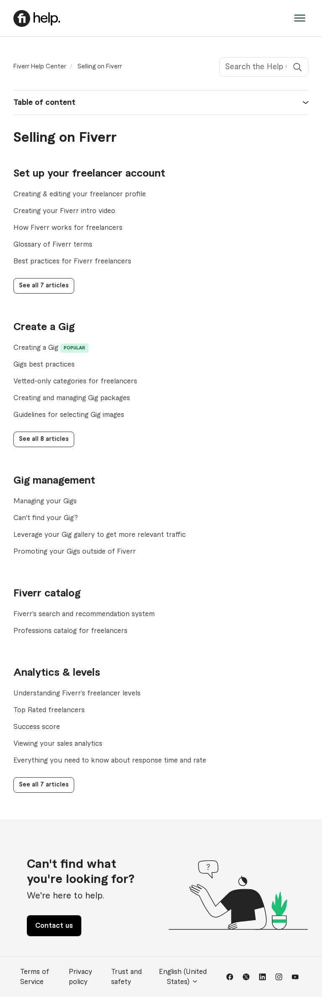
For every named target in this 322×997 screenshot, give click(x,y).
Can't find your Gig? (45, 518)
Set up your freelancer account (89, 174)
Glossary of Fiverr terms (52, 244)
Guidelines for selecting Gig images (68, 414)
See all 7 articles (44, 286)
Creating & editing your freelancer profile (79, 194)
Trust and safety (126, 976)
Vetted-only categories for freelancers (75, 381)
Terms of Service (34, 976)
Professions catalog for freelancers (70, 630)
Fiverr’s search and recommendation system (84, 614)
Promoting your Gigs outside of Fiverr (74, 551)
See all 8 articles (44, 439)
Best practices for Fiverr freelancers (72, 261)
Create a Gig (44, 327)
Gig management (54, 481)
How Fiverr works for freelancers (67, 227)
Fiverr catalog (46, 593)
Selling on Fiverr (100, 67)
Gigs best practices (44, 364)
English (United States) (183, 976)
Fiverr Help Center (39, 67)
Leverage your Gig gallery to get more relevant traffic (99, 534)
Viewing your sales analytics (57, 743)
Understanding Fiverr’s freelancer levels (76, 693)
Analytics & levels (56, 673)
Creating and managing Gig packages (71, 398)
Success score (36, 727)
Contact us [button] (54, 925)
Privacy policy (80, 976)
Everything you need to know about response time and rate (109, 760)
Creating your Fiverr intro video (64, 211)
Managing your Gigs (45, 501)
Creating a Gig (35, 347)
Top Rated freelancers (49, 710)
